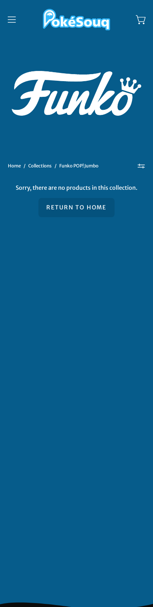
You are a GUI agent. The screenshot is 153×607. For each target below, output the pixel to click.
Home (14, 166)
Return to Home (76, 207)
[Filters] (141, 166)
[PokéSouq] (76, 19)
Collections (40, 166)
